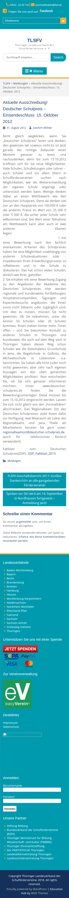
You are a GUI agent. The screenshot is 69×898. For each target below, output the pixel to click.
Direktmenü (12, 20)
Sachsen (12, 619)
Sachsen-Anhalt (17, 623)
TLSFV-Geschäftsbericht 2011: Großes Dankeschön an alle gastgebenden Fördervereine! (34, 480)
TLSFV (34, 40)
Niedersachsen (16, 602)
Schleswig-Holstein (19, 627)
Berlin (10, 578)
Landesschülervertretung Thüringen (30, 858)
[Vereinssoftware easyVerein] (17, 694)
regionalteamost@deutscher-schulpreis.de (34, 432)
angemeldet (23, 521)
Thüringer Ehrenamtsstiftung (25, 846)
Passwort (9, 797)
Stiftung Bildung (17, 826)
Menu (37, 71)
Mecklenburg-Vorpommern (24, 598)
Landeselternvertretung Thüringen (29, 854)
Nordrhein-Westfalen (20, 606)
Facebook (46, 10)
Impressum (10, 723)
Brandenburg (15, 582)
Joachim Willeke (42, 128)
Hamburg (13, 590)
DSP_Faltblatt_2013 (42, 453)
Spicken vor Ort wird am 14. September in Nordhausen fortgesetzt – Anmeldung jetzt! (34, 498)
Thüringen (13, 631)
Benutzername (12, 785)
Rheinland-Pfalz (17, 611)
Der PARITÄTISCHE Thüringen (25, 850)
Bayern (11, 574)
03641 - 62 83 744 (19, 5)
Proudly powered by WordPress (27, 889)
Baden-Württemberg (20, 570)
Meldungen (20, 83)
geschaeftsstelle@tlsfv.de (48, 5)
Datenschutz (11, 727)
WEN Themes (39, 893)
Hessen (11, 594)
